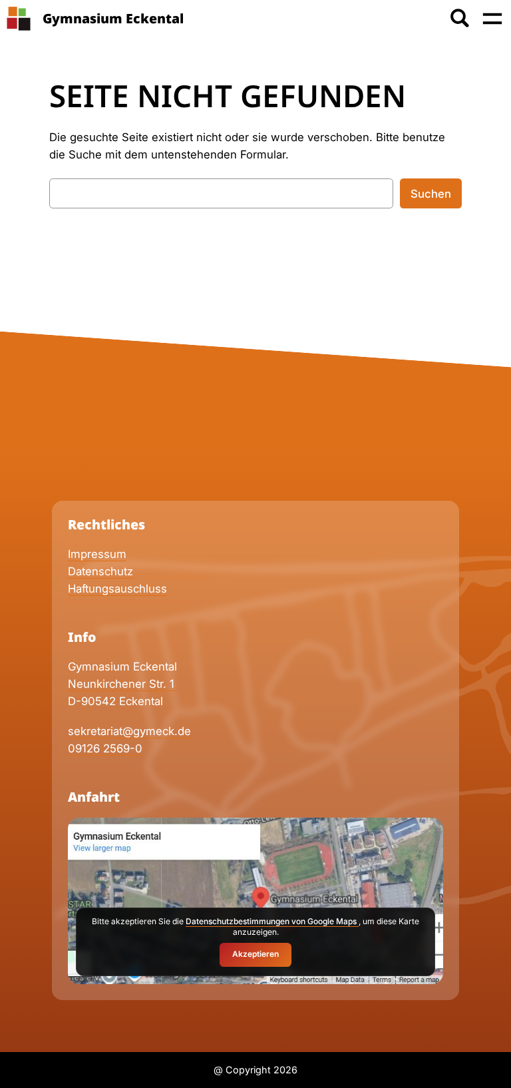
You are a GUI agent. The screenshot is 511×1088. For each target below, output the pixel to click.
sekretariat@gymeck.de (129, 731)
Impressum (97, 554)
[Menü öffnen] (492, 18)
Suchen (431, 193)
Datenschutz (100, 571)
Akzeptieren (255, 954)
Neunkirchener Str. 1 (123, 683)
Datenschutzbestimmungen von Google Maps (272, 921)
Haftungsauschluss (117, 588)
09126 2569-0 (105, 748)
